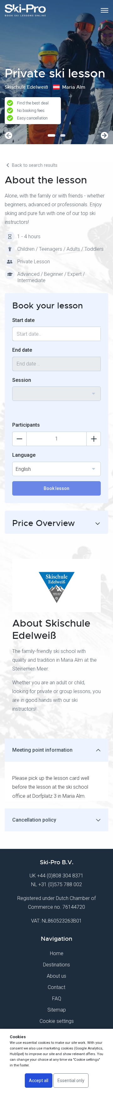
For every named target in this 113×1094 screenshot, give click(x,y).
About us (56, 976)
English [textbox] (23, 469)
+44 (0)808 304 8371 (60, 876)
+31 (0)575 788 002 (60, 884)
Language (23, 455)
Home (56, 953)
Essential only (70, 1080)
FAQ (56, 999)
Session (21, 380)
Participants (26, 425)
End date (22, 350)
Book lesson (56, 488)
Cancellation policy (34, 820)
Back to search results (34, 165)
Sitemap (56, 1010)
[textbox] (56, 390)
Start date (23, 320)
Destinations (56, 965)
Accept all (38, 1080)
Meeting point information (42, 750)
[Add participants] (93, 439)
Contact (56, 987)
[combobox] (56, 394)
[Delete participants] (19, 439)
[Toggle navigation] (104, 10)
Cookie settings (57, 1021)
